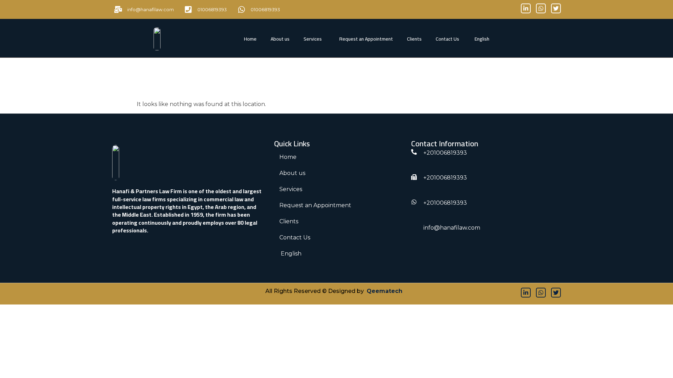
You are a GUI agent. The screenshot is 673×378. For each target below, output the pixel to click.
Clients (414, 39)
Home (250, 39)
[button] (314, 39)
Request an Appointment (366, 39)
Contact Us (447, 39)
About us (280, 39)
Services (313, 39)
